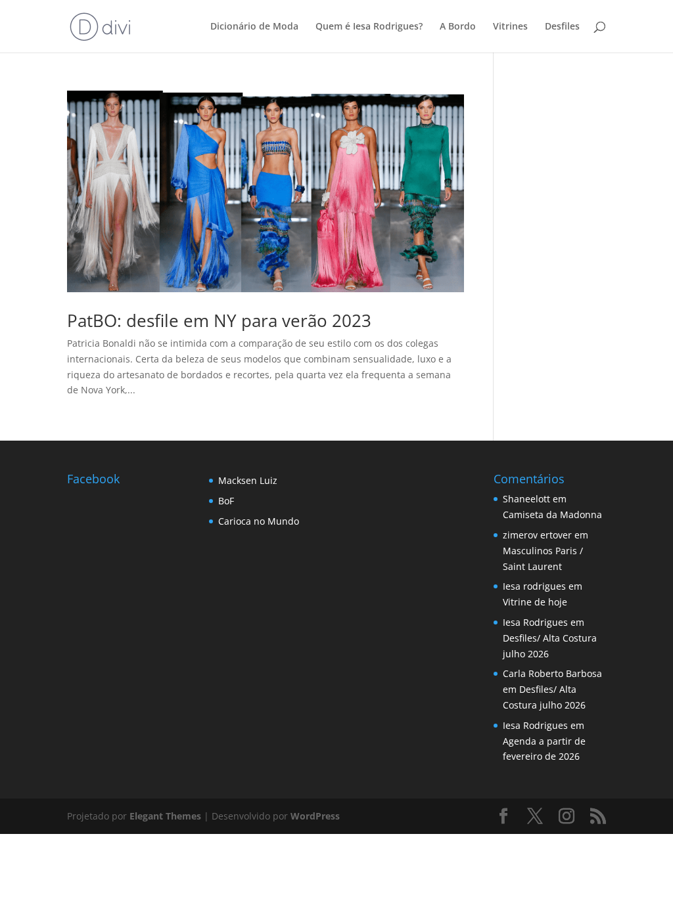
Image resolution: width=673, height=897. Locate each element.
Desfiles (562, 27)
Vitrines (510, 27)
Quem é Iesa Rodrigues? (369, 27)
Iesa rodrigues (534, 586)
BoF (226, 500)
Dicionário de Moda (254, 27)
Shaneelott (526, 498)
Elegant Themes (165, 816)
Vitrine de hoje (535, 602)
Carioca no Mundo (258, 521)
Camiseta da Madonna (552, 514)
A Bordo (458, 27)
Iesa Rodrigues (535, 622)
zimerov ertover (537, 535)
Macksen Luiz (247, 480)
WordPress (315, 816)
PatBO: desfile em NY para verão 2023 (219, 320)
